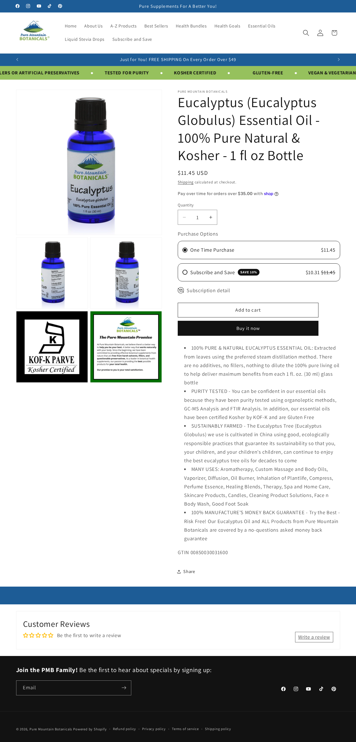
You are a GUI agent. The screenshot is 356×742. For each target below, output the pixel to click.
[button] (306, 33)
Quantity (186, 205)
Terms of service (185, 728)
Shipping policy (218, 728)
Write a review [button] (314, 637)
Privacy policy (153, 728)
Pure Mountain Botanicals (50, 729)
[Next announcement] (339, 60)
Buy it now (248, 328)
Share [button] (189, 571)
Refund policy (124, 728)
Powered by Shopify (90, 729)
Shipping (185, 182)
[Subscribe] (124, 687)
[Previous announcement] (17, 60)
